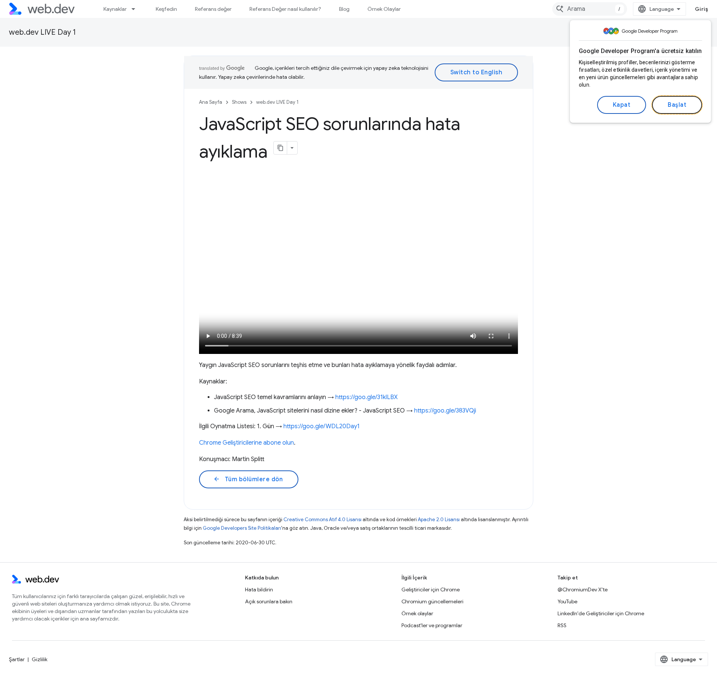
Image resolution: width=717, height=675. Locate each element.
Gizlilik (39, 659)
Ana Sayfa (210, 102)
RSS (562, 625)
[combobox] (589, 9)
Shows (239, 102)
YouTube (567, 601)
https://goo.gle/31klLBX (366, 397)
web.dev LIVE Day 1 (42, 32)
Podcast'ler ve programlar (431, 625)
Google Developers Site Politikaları (242, 528)
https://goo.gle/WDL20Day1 (321, 426)
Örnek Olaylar (384, 9)
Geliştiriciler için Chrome (430, 589)
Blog (344, 9)
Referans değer (213, 9)
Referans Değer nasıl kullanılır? (285, 9)
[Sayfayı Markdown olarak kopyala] (280, 147)
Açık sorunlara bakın (268, 601)
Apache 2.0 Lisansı (439, 519)
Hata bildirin (259, 589)
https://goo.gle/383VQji (445, 410)
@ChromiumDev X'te (583, 589)
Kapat (622, 105)
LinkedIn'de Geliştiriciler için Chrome (601, 613)
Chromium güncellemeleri (432, 601)
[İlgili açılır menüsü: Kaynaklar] (137, 8)
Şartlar (17, 659)
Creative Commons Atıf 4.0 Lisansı (322, 519)
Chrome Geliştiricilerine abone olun (246, 443)
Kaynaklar (115, 9)
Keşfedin (166, 9)
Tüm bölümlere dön (248, 479)
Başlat (677, 105)
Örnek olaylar (417, 613)
